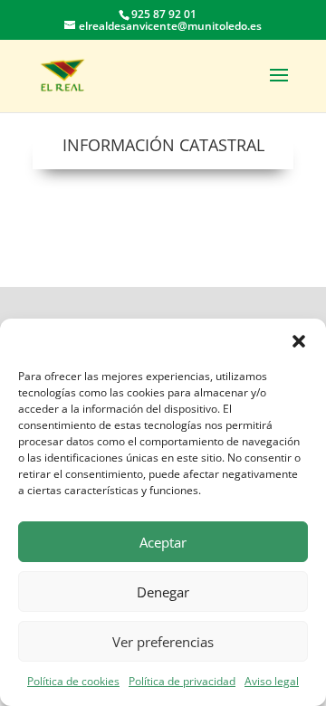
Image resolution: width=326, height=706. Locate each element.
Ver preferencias (163, 642)
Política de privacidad (182, 681)
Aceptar (163, 542)
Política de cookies (73, 681)
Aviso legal (271, 681)
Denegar (163, 592)
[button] (299, 341)
